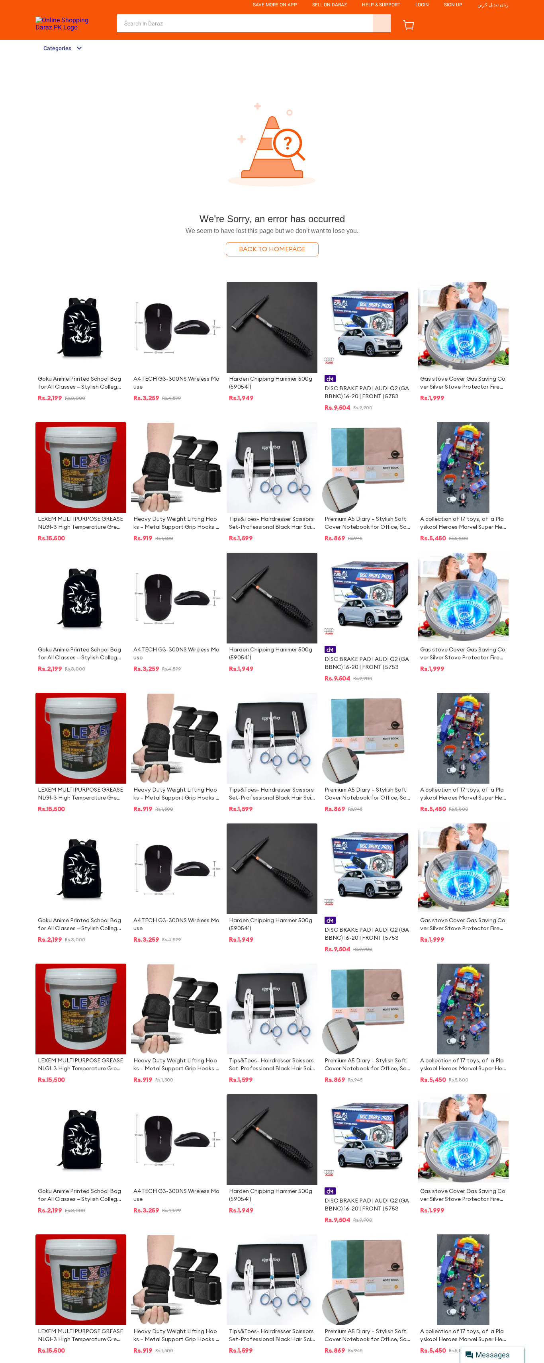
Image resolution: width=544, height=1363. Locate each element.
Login (422, 5)
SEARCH (382, 23)
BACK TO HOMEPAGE (272, 249)
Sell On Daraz (329, 5)
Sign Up (453, 5)
